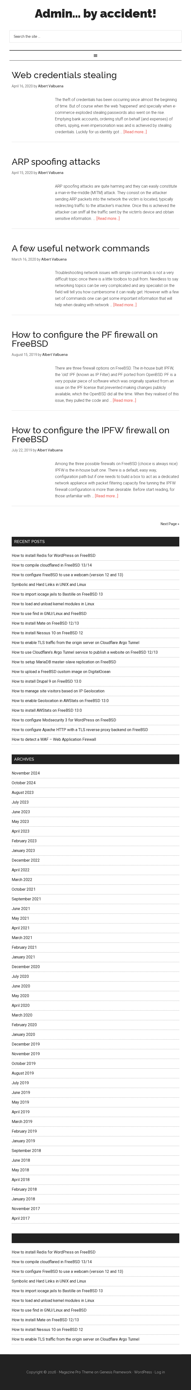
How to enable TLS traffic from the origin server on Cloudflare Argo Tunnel (75, 642)
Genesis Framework (115, 1372)
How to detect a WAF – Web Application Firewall (54, 739)
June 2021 (21, 908)
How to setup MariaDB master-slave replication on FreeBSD (64, 662)
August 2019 (23, 1073)
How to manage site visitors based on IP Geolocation (58, 691)
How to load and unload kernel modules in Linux (53, 604)
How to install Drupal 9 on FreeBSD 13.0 (46, 681)
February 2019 (24, 1131)
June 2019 (21, 1092)
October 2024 (24, 782)
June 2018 (21, 1160)
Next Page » (170, 524)
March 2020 (22, 1015)
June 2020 (21, 986)
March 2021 (22, 937)
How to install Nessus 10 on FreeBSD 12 (47, 633)
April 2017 (21, 1218)
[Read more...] (135, 132)
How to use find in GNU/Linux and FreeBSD (49, 613)
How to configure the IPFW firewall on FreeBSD (91, 434)
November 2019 (26, 1053)
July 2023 (20, 802)
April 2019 (21, 1112)
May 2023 (20, 821)
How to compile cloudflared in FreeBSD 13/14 (52, 565)
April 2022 (21, 870)
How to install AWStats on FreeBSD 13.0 (47, 710)
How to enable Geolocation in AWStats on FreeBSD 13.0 (60, 700)
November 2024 (26, 773)
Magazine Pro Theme (76, 1372)
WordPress (143, 1372)
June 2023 (21, 812)
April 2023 (21, 831)
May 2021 (20, 918)
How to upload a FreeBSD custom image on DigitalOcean (61, 671)
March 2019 (22, 1121)
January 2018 (23, 1199)
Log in (160, 1372)
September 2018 (26, 1150)
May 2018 (20, 1170)
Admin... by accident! (95, 13)
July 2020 (20, 976)
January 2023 (23, 850)
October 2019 (24, 1063)
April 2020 (21, 1005)
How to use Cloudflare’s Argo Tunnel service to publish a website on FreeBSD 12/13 (85, 652)
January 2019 (23, 1141)
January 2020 (23, 1034)
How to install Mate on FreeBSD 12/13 (45, 623)
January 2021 (23, 957)
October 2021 (24, 889)
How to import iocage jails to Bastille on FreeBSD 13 (57, 594)
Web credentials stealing (64, 75)
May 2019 (20, 1102)
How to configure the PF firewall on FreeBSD (85, 339)
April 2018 (21, 1179)
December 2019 (26, 1044)
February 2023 (24, 841)
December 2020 (26, 966)
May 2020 (20, 995)
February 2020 (24, 1024)
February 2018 (24, 1189)
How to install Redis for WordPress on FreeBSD (54, 555)
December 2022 (26, 860)
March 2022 (22, 879)
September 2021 (26, 899)
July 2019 (20, 1083)
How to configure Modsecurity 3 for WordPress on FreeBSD (64, 720)
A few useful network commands (80, 248)
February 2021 (24, 947)
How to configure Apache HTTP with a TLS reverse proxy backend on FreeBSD (80, 729)
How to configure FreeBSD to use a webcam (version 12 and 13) (67, 575)
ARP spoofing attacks (56, 161)
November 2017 (26, 1208)
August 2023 (23, 792)
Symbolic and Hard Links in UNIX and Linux (49, 584)
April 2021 (21, 928)
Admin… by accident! (40, 1238)
